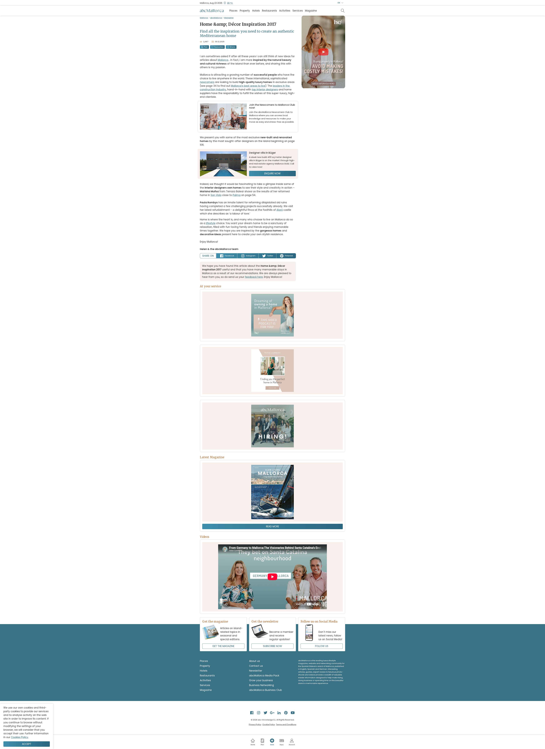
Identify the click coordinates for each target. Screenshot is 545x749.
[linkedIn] (279, 712)
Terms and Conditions (286, 724)
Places (233, 10)
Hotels (256, 10)
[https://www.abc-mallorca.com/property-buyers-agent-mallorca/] (272, 370)
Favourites (219, 47)
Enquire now (272, 173)
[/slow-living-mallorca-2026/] (272, 492)
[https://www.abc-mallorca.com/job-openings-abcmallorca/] (272, 426)
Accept (26, 744)
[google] (272, 712)
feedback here (254, 277)
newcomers (207, 82)
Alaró (279, 210)
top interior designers (265, 89)
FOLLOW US (321, 646)
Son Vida (216, 195)
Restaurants (269, 10)
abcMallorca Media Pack (264, 675)
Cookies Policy (19, 737)
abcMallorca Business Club (265, 690)
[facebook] (252, 712)
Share (232, 47)
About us (254, 661)
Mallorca (204, 17)
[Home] (212, 10)
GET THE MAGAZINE (223, 646)
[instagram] (259, 712)
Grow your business (261, 680)
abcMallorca (216, 17)
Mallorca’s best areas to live (248, 86)
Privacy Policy (255, 724)
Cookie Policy (268, 724)
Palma (237, 195)
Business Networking (261, 685)
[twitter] (266, 712)
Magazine (311, 10)
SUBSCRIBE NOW (272, 646)
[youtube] (293, 712)
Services (298, 10)
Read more (272, 526)
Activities (284, 10)
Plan (206, 47)
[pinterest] (286, 712)
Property (245, 10)
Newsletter (255, 670)
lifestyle (210, 223)
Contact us (256, 666)
